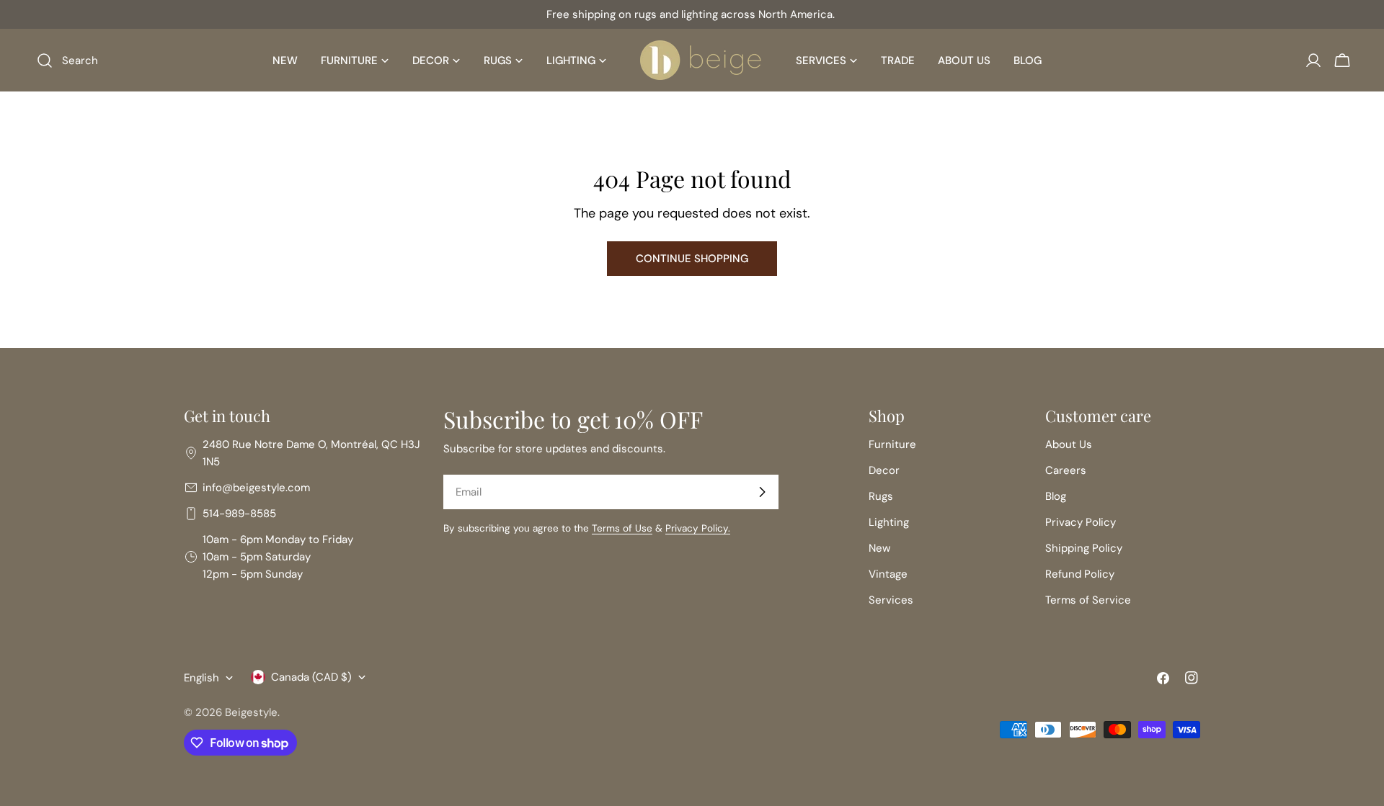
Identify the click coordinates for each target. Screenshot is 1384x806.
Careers (1065, 470)
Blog (1055, 496)
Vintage (888, 574)
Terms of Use (622, 528)
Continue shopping (692, 258)
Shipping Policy (1083, 548)
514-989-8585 (239, 513)
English (201, 678)
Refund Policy (1079, 574)
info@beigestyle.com (256, 487)
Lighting (889, 522)
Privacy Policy (1080, 522)
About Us (1068, 444)
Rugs (881, 496)
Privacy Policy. (697, 528)
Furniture (892, 444)
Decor (884, 470)
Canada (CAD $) (311, 677)
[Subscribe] (762, 492)
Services (891, 600)
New (879, 548)
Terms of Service (1088, 600)
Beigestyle (251, 712)
